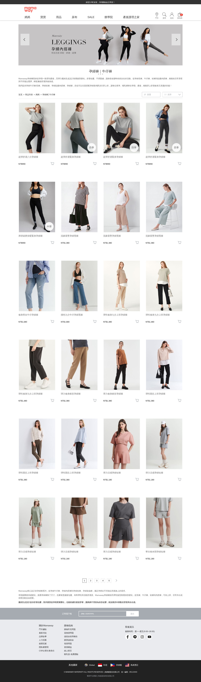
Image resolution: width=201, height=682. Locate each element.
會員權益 (68, 647)
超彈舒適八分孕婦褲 (28, 157)
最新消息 (43, 633)
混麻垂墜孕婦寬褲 (69, 236)
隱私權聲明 (44, 647)
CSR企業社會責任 (46, 651)
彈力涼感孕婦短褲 (112, 473)
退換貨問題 (69, 633)
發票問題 (68, 643)
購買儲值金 (69, 640)
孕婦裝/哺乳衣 (96, 86)
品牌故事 (43, 636)
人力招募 (43, 640)
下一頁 (116, 580)
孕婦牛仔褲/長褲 (33, 86)
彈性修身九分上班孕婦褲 (115, 315)
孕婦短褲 (46, 86)
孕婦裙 (70, 86)
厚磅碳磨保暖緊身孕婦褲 (30, 236)
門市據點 (43, 629)
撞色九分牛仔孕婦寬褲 (72, 315)
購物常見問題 (70, 629)
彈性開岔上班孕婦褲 (155, 394)
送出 (132, 614)
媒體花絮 (43, 643)
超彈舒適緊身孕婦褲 (71, 157)
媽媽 (38, 94)
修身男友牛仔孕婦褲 (28, 315)
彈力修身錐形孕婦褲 (71, 394)
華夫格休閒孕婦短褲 (155, 551)
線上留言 (68, 651)
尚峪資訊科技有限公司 (106, 676)
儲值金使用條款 (71, 636)
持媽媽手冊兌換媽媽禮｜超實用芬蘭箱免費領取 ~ (100, 2)
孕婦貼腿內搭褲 (58, 86)
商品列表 (29, 94)
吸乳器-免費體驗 (71, 654)
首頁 (20, 94)
